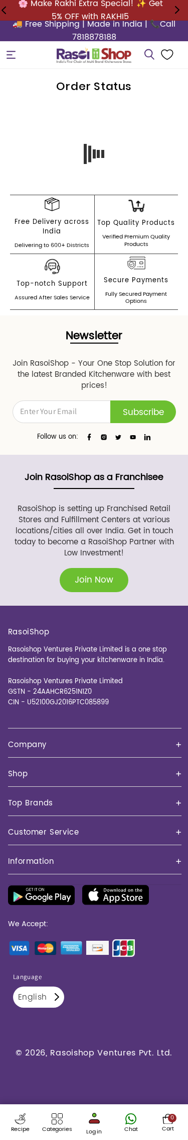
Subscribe (143, 412)
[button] (11, 55)
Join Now (94, 580)
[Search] (149, 55)
